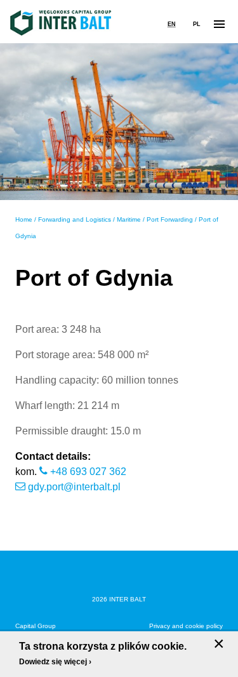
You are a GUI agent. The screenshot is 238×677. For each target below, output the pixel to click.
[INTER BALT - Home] (60, 23)
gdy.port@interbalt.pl (74, 486)
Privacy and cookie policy (186, 625)
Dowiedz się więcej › (55, 661)
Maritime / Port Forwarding (155, 219)
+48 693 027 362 (88, 471)
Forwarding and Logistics (74, 219)
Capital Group (35, 625)
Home (23, 219)
